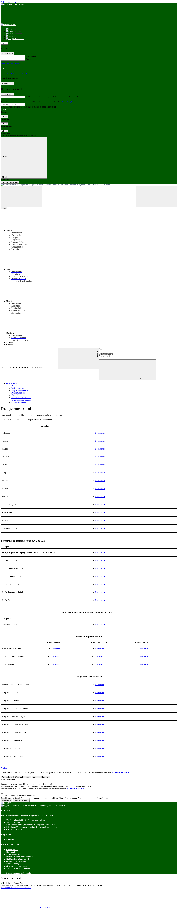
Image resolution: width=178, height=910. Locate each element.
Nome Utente (31, 56)
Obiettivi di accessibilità (16, 861)
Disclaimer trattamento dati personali (16, 888)
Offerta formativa (106, 354)
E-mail (28, 97)
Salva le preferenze (21, 801)
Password (30, 59)
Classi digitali (17, 395)
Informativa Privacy (14, 854)
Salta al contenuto (8, 2)
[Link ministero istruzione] (12, 4)
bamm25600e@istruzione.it (34, 825)
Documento (100, 433)
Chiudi (4, 117)
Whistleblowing (12, 864)
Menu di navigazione (147, 379)
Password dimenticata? (10, 64)
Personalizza (7, 777)
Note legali (10, 852)
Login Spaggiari (68, 102)
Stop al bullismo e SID (20, 390)
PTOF (14, 386)
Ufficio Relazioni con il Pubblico (19, 857)
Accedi (4, 43)
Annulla (5, 182)
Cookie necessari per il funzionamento (17, 796)
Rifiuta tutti (22, 777)
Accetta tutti (41, 777)
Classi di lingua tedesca (21, 400)
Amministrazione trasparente (18, 868)
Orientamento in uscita (20, 402)
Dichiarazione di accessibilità (18, 859)
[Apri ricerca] (156, 196)
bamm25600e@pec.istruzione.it (35, 827)
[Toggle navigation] (21, 196)
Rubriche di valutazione (21, 397)
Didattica (102, 351)
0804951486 (15, 822)
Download (55, 648)
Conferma (14, 182)
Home (101, 349)
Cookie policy (12, 850)
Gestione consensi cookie (16, 866)
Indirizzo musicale (18, 388)
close (4, 208)
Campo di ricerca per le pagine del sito (17, 367)
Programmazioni (18, 393)
